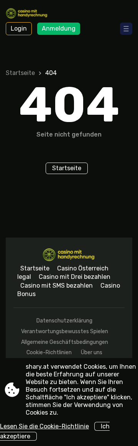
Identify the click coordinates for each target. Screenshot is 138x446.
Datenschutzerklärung (64, 320)
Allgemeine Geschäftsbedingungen (64, 342)
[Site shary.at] (27, 14)
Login (19, 28)
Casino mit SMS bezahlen (56, 285)
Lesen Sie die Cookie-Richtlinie (44, 426)
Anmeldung (59, 28)
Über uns (91, 352)
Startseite (20, 73)
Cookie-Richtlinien (49, 352)
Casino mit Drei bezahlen (74, 276)
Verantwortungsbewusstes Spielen (64, 331)
